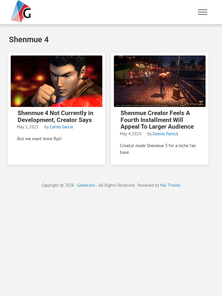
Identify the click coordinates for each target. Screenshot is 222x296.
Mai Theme (170, 185)
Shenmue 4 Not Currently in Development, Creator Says (55, 116)
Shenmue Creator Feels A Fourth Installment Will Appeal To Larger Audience (157, 120)
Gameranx (86, 185)
